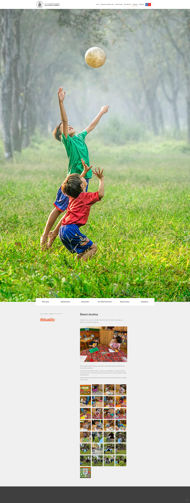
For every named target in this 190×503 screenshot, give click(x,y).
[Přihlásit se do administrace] (187, 500)
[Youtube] (149, 4)
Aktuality (47, 319)
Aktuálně (51, 313)
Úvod (41, 313)
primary (46, 313)
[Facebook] (146, 4)
